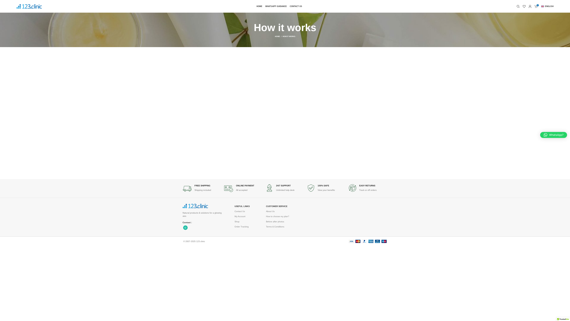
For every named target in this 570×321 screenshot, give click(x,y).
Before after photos (275, 221)
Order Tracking (242, 226)
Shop (237, 221)
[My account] (530, 6)
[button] (553, 135)
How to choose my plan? (277, 216)
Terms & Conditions (275, 226)
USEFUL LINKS (242, 206)
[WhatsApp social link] (185, 227)
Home (277, 36)
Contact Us (240, 211)
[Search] (518, 6)
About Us (270, 211)
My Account (240, 216)
